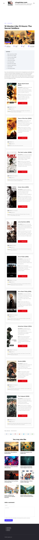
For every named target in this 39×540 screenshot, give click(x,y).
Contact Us (8, 529)
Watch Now (24, 103)
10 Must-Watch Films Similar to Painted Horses (11, 453)
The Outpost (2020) (11, 68)
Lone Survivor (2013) (11, 60)
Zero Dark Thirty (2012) (11, 63)
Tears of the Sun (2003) (11, 55)
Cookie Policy (8, 527)
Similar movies (8, 42)
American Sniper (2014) (11, 65)
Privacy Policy (8, 528)
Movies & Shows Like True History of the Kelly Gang (11, 482)
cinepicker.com (21, 2)
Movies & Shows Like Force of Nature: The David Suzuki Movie (26, 496)
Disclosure (8, 530)
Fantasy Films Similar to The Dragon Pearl (26, 453)
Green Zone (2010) (10, 58)
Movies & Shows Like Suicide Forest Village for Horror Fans (26, 467)
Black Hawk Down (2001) (12, 54)
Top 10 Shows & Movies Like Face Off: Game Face (11, 467)
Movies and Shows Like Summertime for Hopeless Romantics (10, 496)
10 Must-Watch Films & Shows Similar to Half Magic (26, 482)
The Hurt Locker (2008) (11, 57)
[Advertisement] (19, 14)
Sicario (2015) (9, 66)
